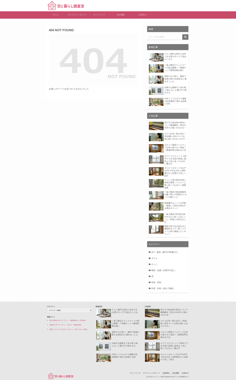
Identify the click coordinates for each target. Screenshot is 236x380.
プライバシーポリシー (151, 373)
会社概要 (175, 373)
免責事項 (166, 373)
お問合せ (185, 373)
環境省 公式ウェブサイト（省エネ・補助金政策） (66, 325)
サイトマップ (135, 373)
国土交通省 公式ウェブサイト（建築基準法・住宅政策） (68, 320)
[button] (185, 37)
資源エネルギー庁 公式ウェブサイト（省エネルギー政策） (69, 329)
